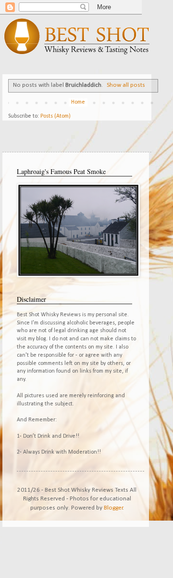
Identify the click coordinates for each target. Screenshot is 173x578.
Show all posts (126, 85)
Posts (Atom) (55, 116)
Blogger (113, 508)
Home (78, 102)
